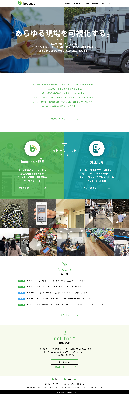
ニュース (86, 3)
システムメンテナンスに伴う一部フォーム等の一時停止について (60, 286)
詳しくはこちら (25, 188)
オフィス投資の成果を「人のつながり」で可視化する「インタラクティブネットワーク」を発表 (71, 304)
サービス (77, 3)
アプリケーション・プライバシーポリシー (49, 387)
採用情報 (95, 3)
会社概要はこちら (58, 118)
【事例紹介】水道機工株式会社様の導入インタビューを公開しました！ (62, 293)
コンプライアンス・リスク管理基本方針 (91, 387)
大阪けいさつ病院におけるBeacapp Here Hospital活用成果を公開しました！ (64, 299)
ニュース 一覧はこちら (60, 314)
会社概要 (68, 3)
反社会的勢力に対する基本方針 (70, 387)
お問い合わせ (106, 3)
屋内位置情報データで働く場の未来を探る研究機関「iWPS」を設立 (61, 281)
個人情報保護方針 (32, 387)
